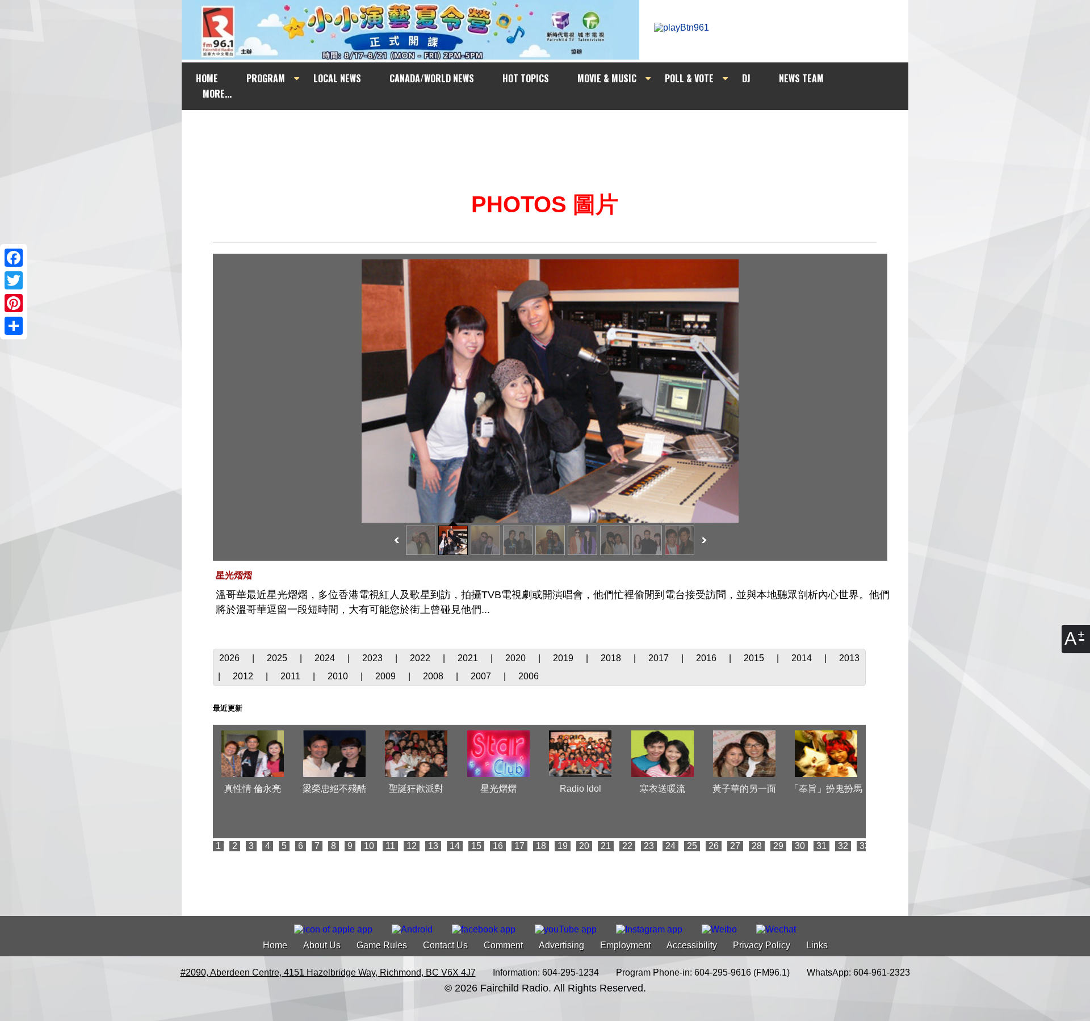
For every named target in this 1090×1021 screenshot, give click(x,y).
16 (498, 846)
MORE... (217, 93)
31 (821, 846)
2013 (849, 658)
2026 (230, 658)
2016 (707, 658)
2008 (434, 676)
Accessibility (691, 945)
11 (390, 846)
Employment (625, 945)
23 (649, 846)
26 (713, 846)
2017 (659, 658)
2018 (612, 658)
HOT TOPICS (525, 78)
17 (519, 846)
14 (455, 846)
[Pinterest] (13, 303)
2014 (802, 658)
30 (800, 846)
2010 (339, 676)
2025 (278, 658)
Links (817, 945)
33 (865, 846)
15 (476, 846)
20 (584, 846)
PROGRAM (265, 78)
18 (541, 846)
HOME (207, 78)
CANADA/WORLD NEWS (431, 78)
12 (411, 846)
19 (562, 846)
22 (627, 846)
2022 (421, 658)
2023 (373, 658)
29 (778, 846)
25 (692, 846)
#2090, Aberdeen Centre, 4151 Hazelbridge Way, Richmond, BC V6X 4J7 (328, 972)
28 (757, 846)
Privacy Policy (761, 945)
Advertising (561, 945)
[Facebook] (13, 257)
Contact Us (445, 945)
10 (369, 846)
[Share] (13, 325)
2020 (516, 658)
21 (606, 846)
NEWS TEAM (801, 78)
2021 (469, 658)
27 (735, 846)
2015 (755, 658)
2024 (326, 658)
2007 (482, 676)
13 (433, 846)
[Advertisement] (555, 131)
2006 (528, 676)
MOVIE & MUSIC (606, 78)
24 (670, 846)
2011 (291, 676)
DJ (746, 78)
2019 (564, 658)
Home (275, 945)
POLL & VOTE (689, 78)
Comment (503, 945)
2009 (386, 676)
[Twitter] (13, 280)
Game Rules (382, 945)
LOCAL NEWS (337, 78)
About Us (322, 945)
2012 (244, 676)
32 (843, 846)
